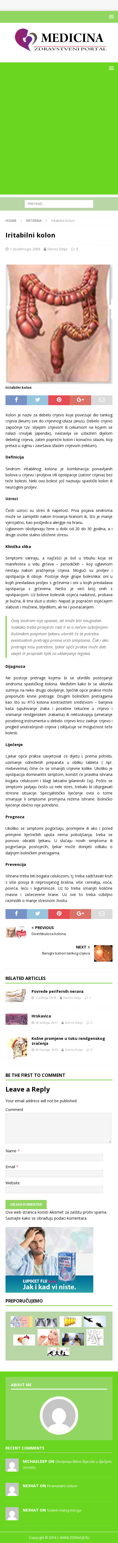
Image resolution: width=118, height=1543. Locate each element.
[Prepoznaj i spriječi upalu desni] (49, 1337)
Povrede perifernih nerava (57, 991)
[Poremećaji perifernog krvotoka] (94, 1337)
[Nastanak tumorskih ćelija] (22, 1321)
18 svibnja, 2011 (46, 1022)
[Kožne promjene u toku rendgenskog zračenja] (16, 1048)
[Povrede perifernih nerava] (16, 995)
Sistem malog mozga (64, 1510)
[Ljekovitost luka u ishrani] (24, 1340)
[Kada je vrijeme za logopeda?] (73, 1339)
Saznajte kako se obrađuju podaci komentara (45, 1218)
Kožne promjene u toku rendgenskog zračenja (68, 1041)
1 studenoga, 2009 (25, 248)
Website (12, 1182)
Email (10, 1166)
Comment (14, 1109)
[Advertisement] (59, 136)
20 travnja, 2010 (46, 1050)
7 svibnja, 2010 (45, 998)
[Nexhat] (12, 1492)
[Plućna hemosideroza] (46, 1322)
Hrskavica (41, 1016)
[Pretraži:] (59, 203)
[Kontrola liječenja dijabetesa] (58, 1351)
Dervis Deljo (57, 248)
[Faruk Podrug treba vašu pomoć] (95, 1321)
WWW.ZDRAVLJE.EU (74, 1537)
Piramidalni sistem (62, 1485)
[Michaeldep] (12, 1468)
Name (11, 1150)
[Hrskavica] (16, 1019)
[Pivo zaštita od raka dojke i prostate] (71, 1321)
